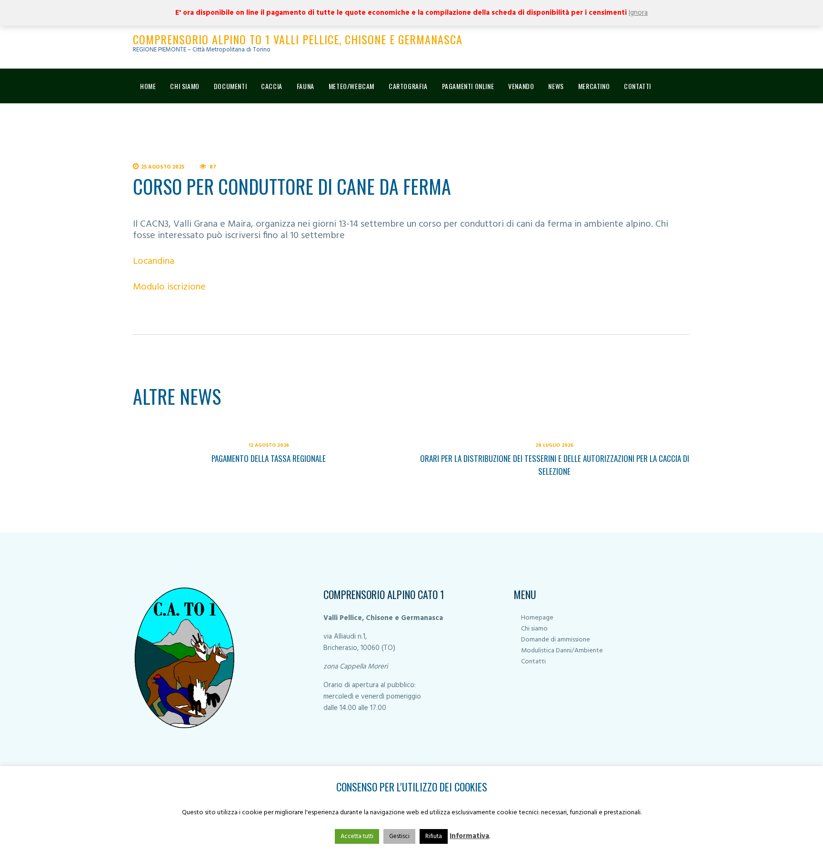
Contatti (533, 661)
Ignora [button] (638, 13)
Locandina (153, 261)
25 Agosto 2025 (162, 167)
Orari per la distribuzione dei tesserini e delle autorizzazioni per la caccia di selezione (554, 464)
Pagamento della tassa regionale (268, 458)
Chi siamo (534, 628)
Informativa (469, 836)
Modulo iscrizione (169, 287)
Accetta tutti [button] (357, 836)
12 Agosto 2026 (269, 445)
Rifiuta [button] (433, 836)
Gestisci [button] (399, 836)
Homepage (537, 617)
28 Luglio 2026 (554, 445)
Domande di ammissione (555, 639)
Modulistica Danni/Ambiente (562, 650)
